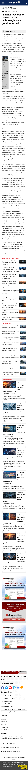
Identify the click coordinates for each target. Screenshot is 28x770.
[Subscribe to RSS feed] (21, 687)
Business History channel (8, 712)
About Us (3, 719)
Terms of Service (5, 729)
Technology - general (9, 8)
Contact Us (4, 721)
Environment (14, 11)
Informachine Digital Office (8, 698)
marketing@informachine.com (13, 751)
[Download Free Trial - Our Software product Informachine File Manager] (14, 588)
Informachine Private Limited (14, 757)
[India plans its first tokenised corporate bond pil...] (23, 333)
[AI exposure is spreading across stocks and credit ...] (23, 374)
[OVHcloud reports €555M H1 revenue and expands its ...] (22, 277)
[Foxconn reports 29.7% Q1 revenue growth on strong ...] (22, 299)
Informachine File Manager (8, 695)
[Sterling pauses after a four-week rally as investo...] (23, 327)
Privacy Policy (4, 727)
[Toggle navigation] (3, 3)
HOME (3, 7)
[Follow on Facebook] (2, 687)
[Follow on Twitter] (6, 687)
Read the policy (22, 766)
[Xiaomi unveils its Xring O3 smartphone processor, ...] (23, 350)
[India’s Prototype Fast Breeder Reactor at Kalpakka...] (22, 284)
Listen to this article (10, 31)
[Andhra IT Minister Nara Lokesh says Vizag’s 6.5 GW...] (23, 368)
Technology (10, 7)
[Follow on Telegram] (14, 687)
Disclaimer (3, 724)
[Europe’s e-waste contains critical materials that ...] (23, 338)
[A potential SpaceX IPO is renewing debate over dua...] (22, 263)
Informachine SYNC (6, 704)
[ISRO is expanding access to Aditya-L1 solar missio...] (22, 306)
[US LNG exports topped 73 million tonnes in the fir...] (23, 344)
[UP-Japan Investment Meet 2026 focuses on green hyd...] (23, 357)
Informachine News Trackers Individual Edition (13, 709)
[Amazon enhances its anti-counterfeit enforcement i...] (22, 270)
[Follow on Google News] (18, 687)
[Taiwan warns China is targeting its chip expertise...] (22, 292)
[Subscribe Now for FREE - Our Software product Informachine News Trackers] (14, 612)
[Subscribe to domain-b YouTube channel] (10, 687)
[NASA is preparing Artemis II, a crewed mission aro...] (22, 313)
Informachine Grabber (6, 701)
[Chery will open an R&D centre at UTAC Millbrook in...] (23, 362)
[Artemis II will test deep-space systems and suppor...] (22, 319)
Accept (24, 768)
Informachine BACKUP (7, 706)
